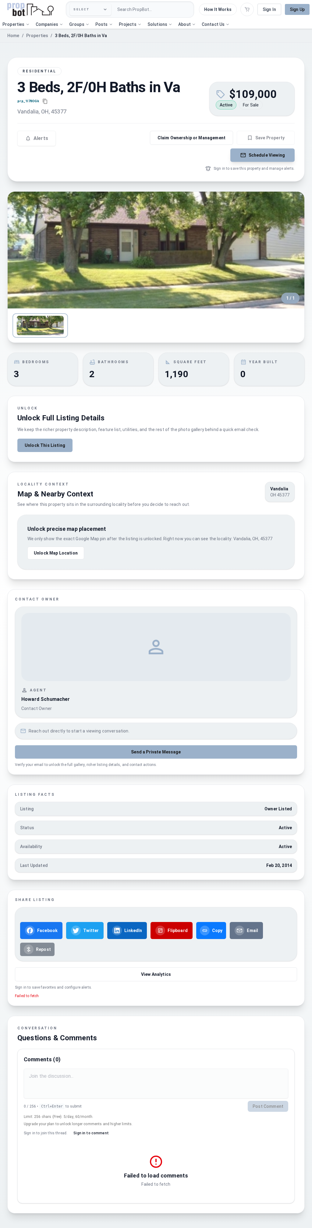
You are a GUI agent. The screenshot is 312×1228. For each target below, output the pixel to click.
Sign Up (297, 9)
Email (252, 930)
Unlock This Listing (45, 445)
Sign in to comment (91, 1133)
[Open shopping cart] (247, 9)
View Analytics (156, 974)
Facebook (47, 930)
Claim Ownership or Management (191, 137)
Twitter (91, 930)
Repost (43, 949)
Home (13, 35)
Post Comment (268, 1106)
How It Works (218, 9)
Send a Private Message (156, 752)
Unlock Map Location (56, 553)
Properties (37, 35)
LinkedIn (133, 930)
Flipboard (177, 930)
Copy (217, 930)
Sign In (269, 9)
